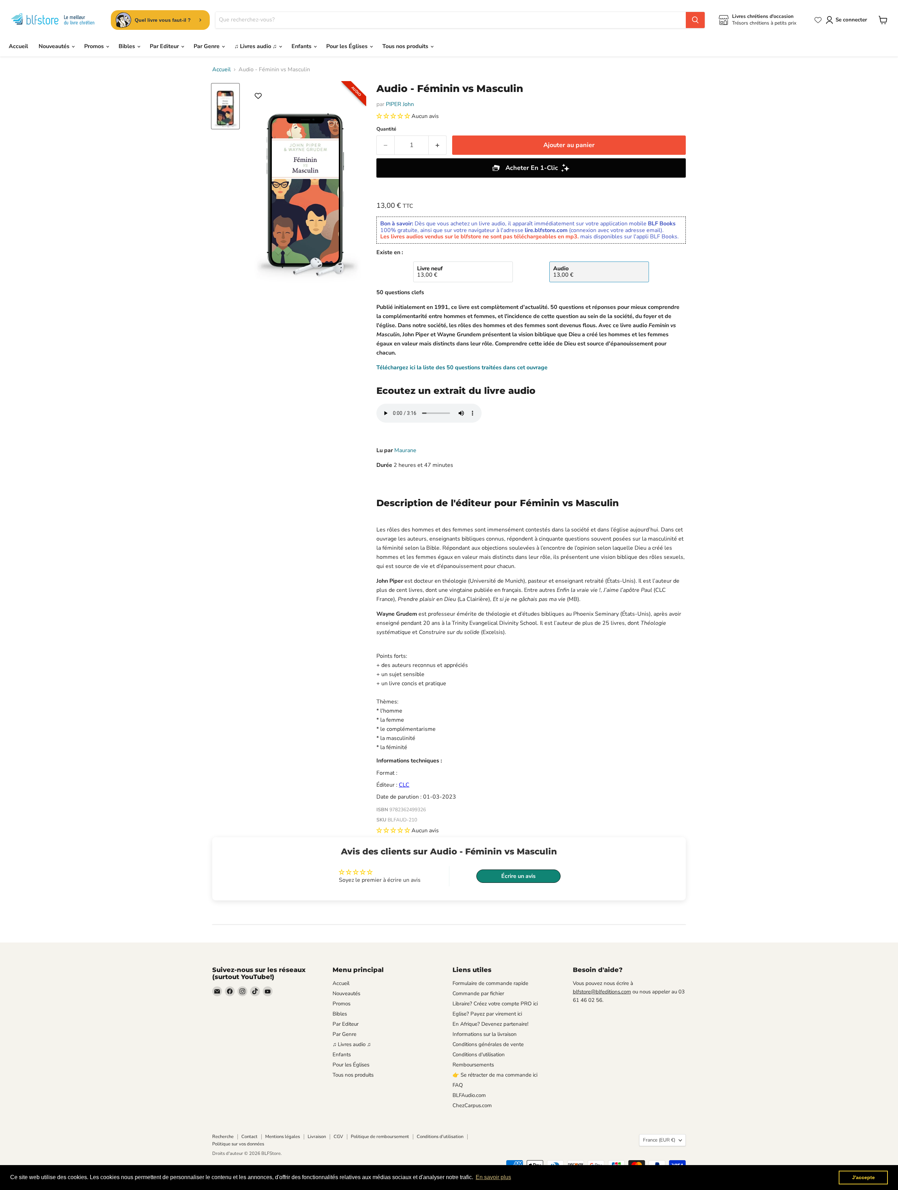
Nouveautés (55, 46)
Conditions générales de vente (488, 1044)
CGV (338, 1136)
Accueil (18, 46)
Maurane (405, 450)
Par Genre (207, 46)
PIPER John (400, 104)
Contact (249, 1136)
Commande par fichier (478, 993)
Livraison (317, 1136)
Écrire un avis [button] (518, 876)
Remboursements (473, 1064)
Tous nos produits (406, 46)
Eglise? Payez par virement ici (487, 1013)
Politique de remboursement (380, 1136)
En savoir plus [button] (493, 1177)
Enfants (302, 46)
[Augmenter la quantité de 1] (438, 145)
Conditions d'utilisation (479, 1054)
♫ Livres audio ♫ (256, 46)
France (659, 1140)
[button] (393, 116)
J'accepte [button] (863, 1177)
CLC (404, 785)
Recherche (223, 1136)
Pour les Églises (347, 46)
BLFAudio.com (469, 1095)
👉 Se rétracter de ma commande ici (495, 1074)
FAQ (458, 1085)
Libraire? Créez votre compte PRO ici (495, 1003)
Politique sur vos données (238, 1144)
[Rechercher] (695, 20)
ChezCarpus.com (472, 1105)
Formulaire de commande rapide (490, 983)
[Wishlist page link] (818, 20)
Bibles (127, 46)
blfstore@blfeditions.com (602, 991)
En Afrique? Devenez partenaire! (490, 1023)
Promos (94, 46)
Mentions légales (282, 1136)
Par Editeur (165, 46)
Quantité (386, 129)
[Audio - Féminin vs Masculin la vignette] (225, 106)
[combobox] (450, 20)
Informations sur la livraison (485, 1034)
